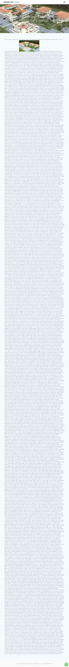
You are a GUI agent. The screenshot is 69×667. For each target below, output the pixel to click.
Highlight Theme (48, 663)
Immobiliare (11, 2)
